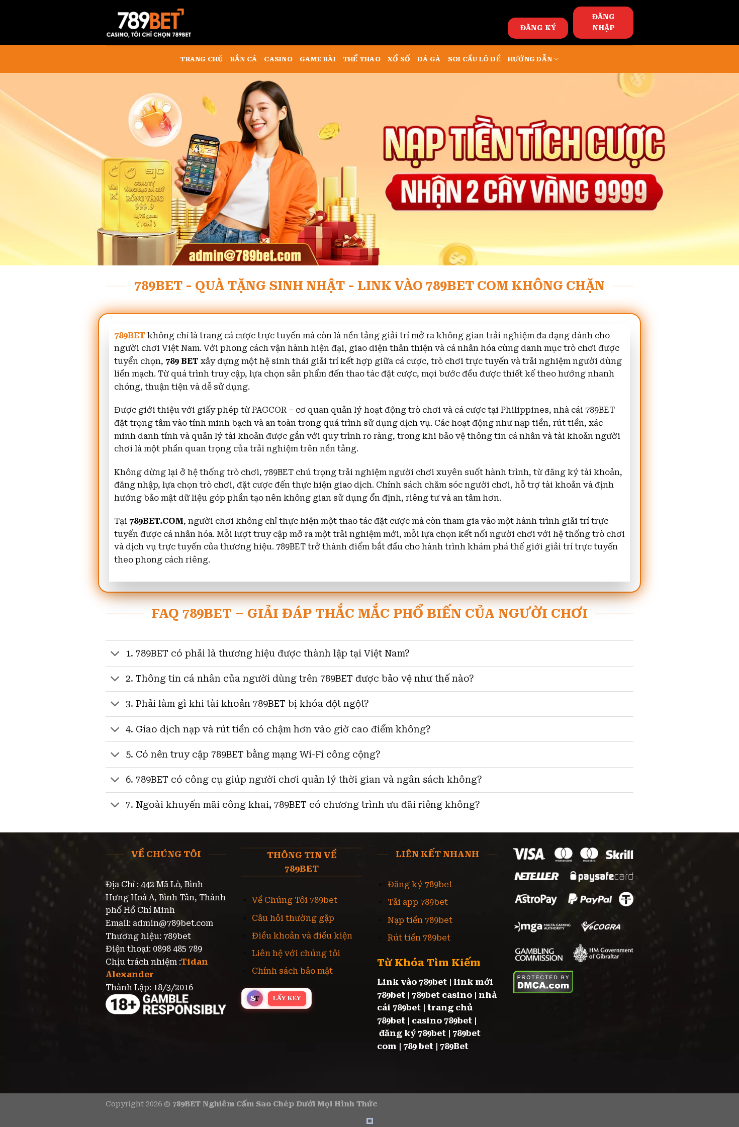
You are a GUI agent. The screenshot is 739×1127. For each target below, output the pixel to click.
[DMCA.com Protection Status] (543, 981)
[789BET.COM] (156, 22)
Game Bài (318, 59)
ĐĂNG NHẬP (603, 22)
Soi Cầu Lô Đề (474, 59)
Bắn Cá (243, 59)
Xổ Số (399, 59)
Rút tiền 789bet (419, 938)
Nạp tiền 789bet (420, 920)
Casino (278, 59)
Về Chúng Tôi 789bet (294, 900)
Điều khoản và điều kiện (302, 936)
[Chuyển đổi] (115, 654)
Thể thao (362, 59)
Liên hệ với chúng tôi (296, 953)
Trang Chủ (201, 59)
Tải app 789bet (418, 902)
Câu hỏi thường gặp (293, 918)
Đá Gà (428, 59)
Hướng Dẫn (530, 59)
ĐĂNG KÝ (538, 28)
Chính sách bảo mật (292, 971)
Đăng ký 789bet (420, 884)
